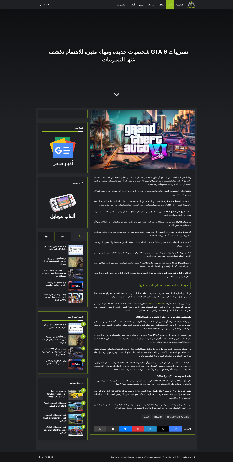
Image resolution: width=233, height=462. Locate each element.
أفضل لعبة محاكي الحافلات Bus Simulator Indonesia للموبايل (55, 430)
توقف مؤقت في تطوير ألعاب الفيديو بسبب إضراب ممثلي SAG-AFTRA (55, 297)
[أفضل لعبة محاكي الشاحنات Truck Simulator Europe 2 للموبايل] (75, 419)
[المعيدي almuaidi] (191, 5)
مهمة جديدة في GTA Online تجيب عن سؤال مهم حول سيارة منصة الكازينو (54, 273)
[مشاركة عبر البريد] (112, 429)
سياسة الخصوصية (127, 457)
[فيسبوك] (175, 429)
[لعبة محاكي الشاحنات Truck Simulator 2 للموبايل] (75, 407)
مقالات (161, 5)
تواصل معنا (120, 5)
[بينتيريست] (138, 429)
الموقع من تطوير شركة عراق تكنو (148, 457)
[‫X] (163, 429)
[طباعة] (100, 429)
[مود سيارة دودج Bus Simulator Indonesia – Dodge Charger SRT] (75, 395)
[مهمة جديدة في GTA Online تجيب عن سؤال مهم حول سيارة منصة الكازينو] (75, 274)
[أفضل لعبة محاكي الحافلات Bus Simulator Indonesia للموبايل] (75, 431)
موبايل (141, 5)
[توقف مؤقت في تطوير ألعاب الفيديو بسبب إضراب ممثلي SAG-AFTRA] (75, 298)
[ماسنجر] (125, 429)
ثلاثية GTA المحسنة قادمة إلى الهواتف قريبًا (163, 285)
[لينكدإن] (150, 429)
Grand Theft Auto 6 (177, 417)
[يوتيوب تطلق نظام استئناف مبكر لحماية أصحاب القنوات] (75, 286)
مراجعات (151, 5)
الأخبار (170, 5)
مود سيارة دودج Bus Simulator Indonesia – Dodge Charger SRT (56, 394)
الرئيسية (179, 5)
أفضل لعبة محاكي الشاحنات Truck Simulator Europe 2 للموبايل (54, 418)
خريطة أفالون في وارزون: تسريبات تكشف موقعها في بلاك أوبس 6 (54, 261)
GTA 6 (157, 417)
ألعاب (132, 5)
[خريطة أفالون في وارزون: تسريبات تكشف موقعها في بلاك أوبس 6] (75, 262)
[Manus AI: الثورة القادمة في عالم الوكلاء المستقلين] (75, 250)
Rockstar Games (157, 303)
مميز (146, 417)
